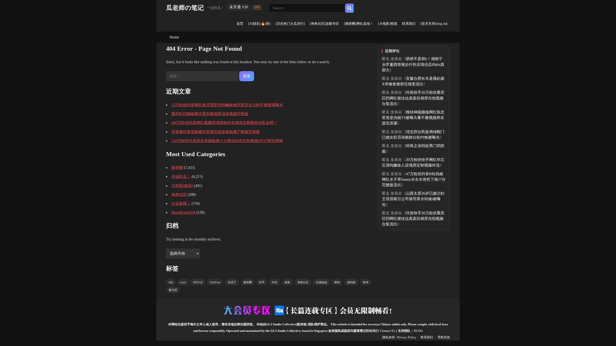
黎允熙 (173, 290)
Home (174, 37)
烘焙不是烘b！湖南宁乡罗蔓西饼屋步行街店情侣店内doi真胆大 (413, 64)
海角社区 (179, 194)
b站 (171, 282)
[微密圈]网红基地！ (358, 23)
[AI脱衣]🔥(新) (259, 23)
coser (183, 282)
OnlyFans (215, 282)
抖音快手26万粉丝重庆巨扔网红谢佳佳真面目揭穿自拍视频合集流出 (413, 97)
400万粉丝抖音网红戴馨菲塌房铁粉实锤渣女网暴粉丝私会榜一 (224, 123)
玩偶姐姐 (321, 282)
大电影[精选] (182, 186)
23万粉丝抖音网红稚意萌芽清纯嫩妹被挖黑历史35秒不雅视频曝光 (227, 105)
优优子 (232, 282)
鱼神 (365, 282)
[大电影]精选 (387, 23)
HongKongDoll (183, 212)
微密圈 (177, 168)
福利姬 (351, 282)
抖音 (274, 282)
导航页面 (443, 337)
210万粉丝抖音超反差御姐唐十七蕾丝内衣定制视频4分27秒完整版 (227, 141)
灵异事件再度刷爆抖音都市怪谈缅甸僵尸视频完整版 (215, 132)
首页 (240, 23)
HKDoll (197, 282)
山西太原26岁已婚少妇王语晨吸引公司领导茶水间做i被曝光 (413, 198)
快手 (262, 282)
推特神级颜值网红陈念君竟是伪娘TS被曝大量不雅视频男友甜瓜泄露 (413, 117)
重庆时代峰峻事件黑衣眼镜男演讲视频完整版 (209, 114)
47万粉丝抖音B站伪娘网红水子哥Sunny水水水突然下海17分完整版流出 (414, 179)
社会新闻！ (181, 203)
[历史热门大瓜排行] (290, 23)
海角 (287, 282)
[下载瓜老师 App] (257, 7)
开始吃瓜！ (181, 176)
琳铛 (337, 282)
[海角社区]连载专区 (324, 23)
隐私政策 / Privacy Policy (399, 337)
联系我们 (409, 23)
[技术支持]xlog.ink (434, 23)
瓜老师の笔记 (185, 7)
